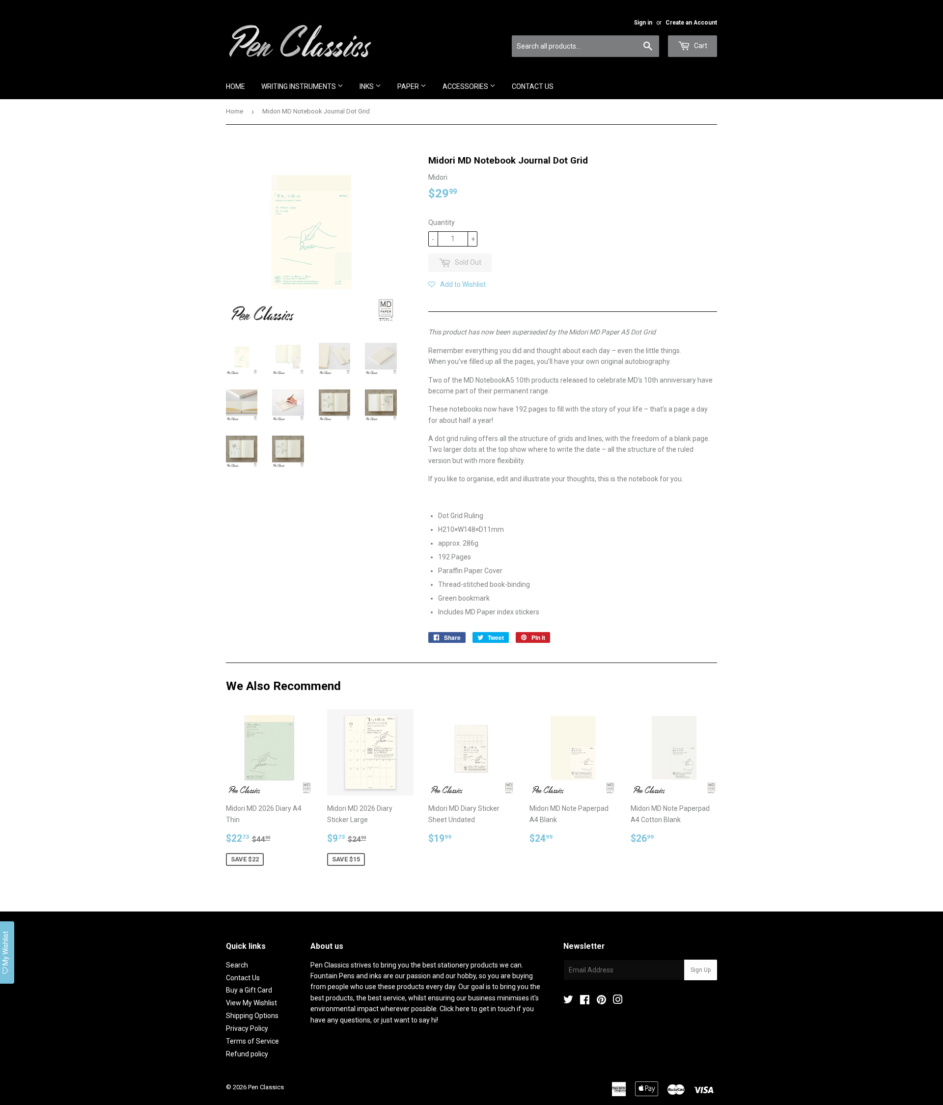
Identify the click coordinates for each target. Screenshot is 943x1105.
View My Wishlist (251, 1003)
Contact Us (533, 86)
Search (237, 965)
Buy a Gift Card (249, 990)
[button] (457, 284)
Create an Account (691, 22)
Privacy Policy (247, 1028)
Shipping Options (252, 1016)
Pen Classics (266, 1087)
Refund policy (247, 1054)
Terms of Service (252, 1041)
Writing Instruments (299, 86)
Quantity (441, 222)
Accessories (466, 86)
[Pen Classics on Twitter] (568, 1001)
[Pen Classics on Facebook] (585, 1001)
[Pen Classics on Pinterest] (601, 1001)
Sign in (643, 22)
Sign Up (701, 970)
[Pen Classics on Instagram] (618, 1001)
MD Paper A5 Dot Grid (622, 332)
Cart (700, 46)
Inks (367, 86)
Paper (408, 86)
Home (235, 86)
